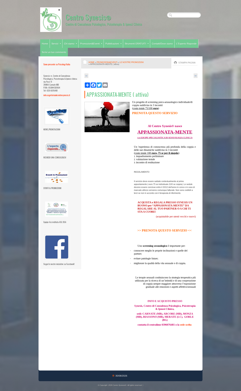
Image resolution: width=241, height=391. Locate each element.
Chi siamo (69, 43)
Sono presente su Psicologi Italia (56, 64)
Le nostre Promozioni (132, 62)
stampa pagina (187, 62)
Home (45, 43)
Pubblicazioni (112, 43)
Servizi (54, 43)
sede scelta (186, 324)
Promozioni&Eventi (90, 43)
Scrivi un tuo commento (54, 52)
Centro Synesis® (88, 17)
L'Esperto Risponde (186, 43)
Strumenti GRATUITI (135, 43)
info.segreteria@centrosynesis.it (56, 95)
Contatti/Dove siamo (162, 43)
